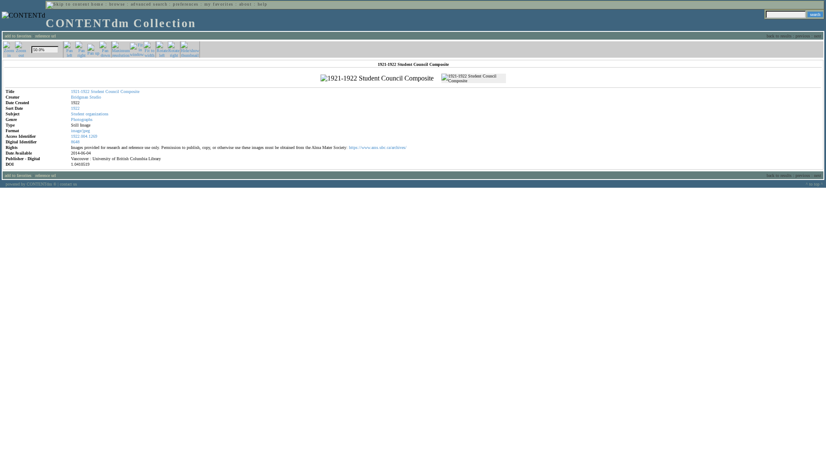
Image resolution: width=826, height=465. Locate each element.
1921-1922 (80, 91)
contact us (68, 184)
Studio (95, 97)
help (263, 4)
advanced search (149, 4)
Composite (129, 91)
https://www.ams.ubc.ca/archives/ (378, 147)
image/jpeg (80, 130)
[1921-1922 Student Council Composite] (377, 78)
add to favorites (18, 36)
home (97, 4)
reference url (45, 36)
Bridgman (79, 97)
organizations (97, 114)
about (245, 4)
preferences (185, 4)
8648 (75, 142)
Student (97, 91)
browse (117, 4)
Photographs (81, 119)
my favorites (219, 4)
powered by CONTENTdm (31, 184)
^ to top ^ (814, 184)
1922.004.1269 (84, 136)
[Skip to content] (67, 4)
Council (112, 91)
